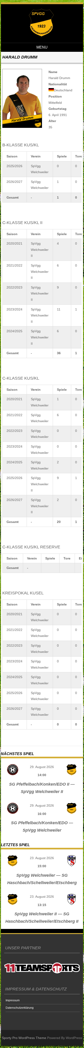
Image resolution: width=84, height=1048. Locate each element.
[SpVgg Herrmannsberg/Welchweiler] (41, 35)
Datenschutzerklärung (20, 1007)
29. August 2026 (42, 767)
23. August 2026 (42, 858)
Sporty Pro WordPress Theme (24, 1038)
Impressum (13, 1000)
